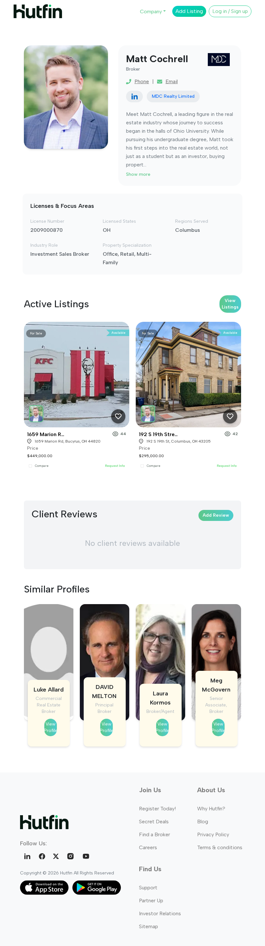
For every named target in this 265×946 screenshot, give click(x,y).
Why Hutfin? (211, 808)
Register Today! (157, 808)
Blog (202, 821)
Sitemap (148, 926)
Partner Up (151, 900)
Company (151, 11)
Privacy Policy (213, 834)
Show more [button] (138, 174)
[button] (37, 412)
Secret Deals (154, 821)
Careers (148, 847)
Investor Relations (160, 913)
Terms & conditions (219, 847)
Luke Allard (49, 689)
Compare (41, 465)
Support (148, 887)
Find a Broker (154, 834)
